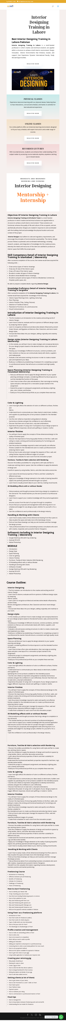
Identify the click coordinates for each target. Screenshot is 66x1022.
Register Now (33, 64)
